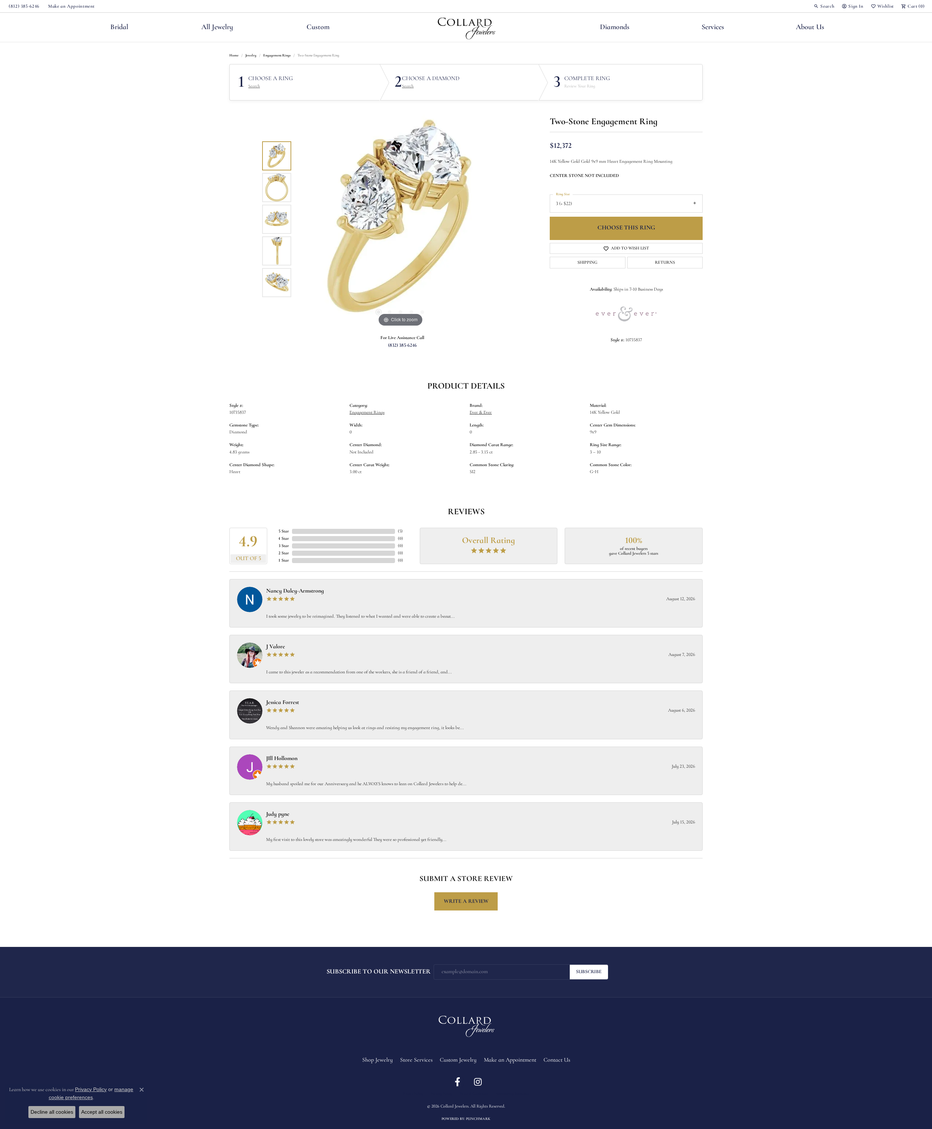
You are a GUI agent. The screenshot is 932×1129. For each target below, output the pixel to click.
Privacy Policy (441, 1094)
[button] (824, 6)
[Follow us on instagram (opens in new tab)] (477, 1082)
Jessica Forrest (282, 702)
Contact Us (557, 1060)
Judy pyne (277, 814)
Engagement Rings (277, 56)
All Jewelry (217, 27)
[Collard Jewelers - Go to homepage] (466, 1025)
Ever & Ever (481, 412)
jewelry (250, 56)
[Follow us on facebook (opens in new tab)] (457, 1082)
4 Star (283, 538)
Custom (318, 27)
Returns (665, 262)
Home (233, 56)
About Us (810, 27)
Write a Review (466, 901)
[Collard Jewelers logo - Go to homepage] (466, 27)
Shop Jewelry (377, 1060)
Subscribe (589, 971)
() (400, 531)
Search (254, 86)
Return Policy (413, 1094)
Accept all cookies (101, 1112)
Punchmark (478, 1119)
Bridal (119, 27)
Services (713, 27)
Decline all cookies (52, 1112)
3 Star (284, 546)
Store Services (416, 1060)
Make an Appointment (510, 1060)
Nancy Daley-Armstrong (295, 591)
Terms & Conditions (473, 1094)
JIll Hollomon (281, 759)
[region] (400, 219)
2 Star (284, 553)
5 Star (284, 531)
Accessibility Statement (512, 1094)
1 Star (284, 560)
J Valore (275, 647)
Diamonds (614, 27)
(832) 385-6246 (402, 345)
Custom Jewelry (458, 1060)
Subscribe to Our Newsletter (379, 971)
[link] (23, 6)
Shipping (587, 262)
